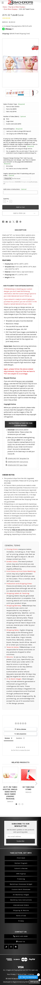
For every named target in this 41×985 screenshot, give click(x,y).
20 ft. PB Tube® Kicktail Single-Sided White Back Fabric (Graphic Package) (10, 793)
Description (20, 230)
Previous (4, 92)
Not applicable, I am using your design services (19, 148)
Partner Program (21, 863)
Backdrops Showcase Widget (21, 884)
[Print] (10, 221)
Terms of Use (21, 916)
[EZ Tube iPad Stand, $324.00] (28, 774)
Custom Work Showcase (21, 889)
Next (37, 92)
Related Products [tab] (20, 762)
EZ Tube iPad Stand (28, 788)
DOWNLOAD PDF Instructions (18, 462)
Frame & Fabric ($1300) (12, 106)
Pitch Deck (21, 858)
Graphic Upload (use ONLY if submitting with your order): (19, 174)
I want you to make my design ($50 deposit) (18, 131)
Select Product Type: (14, 104)
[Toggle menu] (2, 2)
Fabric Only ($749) (11, 111)
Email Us (21, 941)
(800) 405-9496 (21, 936)
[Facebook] (3, 221)
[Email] (7, 221)
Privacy (21, 921)
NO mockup (9, 166)
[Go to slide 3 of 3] (22, 804)
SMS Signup (21, 874)
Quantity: (6, 198)
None (7, 119)
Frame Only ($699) (11, 109)
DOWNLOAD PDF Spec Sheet (17, 465)
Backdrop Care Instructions (21, 900)
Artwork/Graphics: (12, 129)
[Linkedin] (17, 221)
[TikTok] (6, 947)
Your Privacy (11, 974)
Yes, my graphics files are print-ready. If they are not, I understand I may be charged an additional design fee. (22, 152)
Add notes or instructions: (14, 189)
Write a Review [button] (21, 729)
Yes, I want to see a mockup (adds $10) (17, 168)
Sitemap (31, 974)
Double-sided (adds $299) (13, 124)
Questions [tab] (19, 738)
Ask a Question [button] (21, 734)
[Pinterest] (20, 221)
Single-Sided (9, 121)
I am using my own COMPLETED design (16, 133)
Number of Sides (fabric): (14, 116)
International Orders (21, 905)
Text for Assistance (29, 977)
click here (16, 659)
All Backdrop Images (21, 895)
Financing (21, 879)
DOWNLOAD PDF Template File (18, 458)
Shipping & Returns (21, 910)
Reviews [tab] (7, 738)
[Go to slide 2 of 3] (19, 804)
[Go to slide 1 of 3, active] (16, 804)
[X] (13, 221)
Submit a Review (21, 868)
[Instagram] (11, 947)
